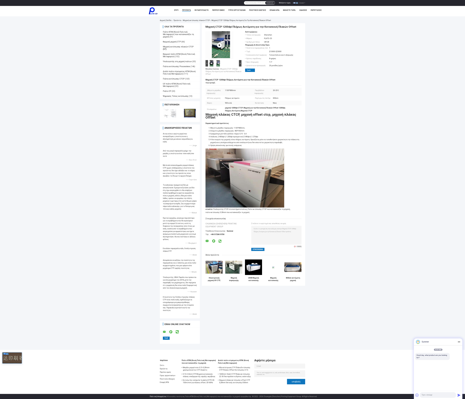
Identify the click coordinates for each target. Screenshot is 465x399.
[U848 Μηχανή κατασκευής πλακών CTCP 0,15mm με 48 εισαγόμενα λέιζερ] (253, 267)
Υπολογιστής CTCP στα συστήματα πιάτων (230, 209)
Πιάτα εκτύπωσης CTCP (174, 79)
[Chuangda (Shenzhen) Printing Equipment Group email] (166, 332)
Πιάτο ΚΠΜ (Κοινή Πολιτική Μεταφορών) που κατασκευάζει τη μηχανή (178, 34)
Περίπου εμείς (218, 10)
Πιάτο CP (167, 91)
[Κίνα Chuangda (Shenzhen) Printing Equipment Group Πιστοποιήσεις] (170, 113)
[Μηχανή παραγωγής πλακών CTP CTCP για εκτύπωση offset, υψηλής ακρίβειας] (233, 267)
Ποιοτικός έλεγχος (257, 10)
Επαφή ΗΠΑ (274, 10)
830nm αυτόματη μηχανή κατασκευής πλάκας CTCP (293, 279)
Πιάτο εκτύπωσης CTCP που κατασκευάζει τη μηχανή (269, 209)
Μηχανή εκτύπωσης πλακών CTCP (196, 20)
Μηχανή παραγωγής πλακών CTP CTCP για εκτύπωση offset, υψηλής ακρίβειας (234, 279)
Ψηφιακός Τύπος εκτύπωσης (175, 96)
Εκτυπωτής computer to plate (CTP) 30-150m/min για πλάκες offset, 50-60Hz (199, 381)
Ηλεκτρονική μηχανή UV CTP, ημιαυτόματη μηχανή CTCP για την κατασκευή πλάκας (214, 279)
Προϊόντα (186, 10)
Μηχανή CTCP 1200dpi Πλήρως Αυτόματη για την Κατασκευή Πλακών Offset (223, 71)
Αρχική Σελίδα (165, 20)
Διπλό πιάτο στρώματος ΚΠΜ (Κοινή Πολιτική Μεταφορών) (179, 72)
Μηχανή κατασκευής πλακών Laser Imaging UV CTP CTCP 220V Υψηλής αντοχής (273, 279)
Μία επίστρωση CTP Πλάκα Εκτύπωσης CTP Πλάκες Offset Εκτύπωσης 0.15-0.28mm (234, 369)
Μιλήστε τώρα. (285, 3)
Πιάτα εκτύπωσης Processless (176, 66)
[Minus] (458, 341)
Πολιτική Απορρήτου (158, 396)
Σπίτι (176, 10)
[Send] (459, 395)
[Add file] (417, 395)
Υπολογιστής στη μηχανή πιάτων (177, 61)
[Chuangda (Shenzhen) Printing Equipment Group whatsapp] (172, 332)
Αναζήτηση (270, 3)
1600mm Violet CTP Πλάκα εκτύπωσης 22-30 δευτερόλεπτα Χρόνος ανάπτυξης (235, 375)
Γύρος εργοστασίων (236, 10)
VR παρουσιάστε (201, 10)
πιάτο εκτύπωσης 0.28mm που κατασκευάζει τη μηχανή (227, 212)
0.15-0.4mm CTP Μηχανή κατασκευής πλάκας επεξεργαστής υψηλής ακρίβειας (199, 375)
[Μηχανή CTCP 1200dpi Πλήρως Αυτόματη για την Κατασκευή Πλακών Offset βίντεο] (219, 45)
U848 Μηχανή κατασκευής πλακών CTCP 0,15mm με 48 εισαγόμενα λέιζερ (253, 279)
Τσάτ (249, 70)
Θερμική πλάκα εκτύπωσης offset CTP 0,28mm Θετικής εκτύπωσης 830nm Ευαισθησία (234, 381)
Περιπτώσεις (316, 10)
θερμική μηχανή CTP (172, 42)
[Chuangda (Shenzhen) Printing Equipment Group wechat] (179, 332)
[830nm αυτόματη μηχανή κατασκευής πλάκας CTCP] (293, 267)
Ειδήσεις (303, 10)
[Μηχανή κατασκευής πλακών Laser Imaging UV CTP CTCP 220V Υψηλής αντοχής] (273, 267)
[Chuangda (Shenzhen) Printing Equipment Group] (153, 10)
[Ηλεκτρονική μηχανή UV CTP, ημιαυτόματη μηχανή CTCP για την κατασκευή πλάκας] (214, 267)
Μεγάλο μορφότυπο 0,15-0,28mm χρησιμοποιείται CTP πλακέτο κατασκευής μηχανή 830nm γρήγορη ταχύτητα (197, 369)
